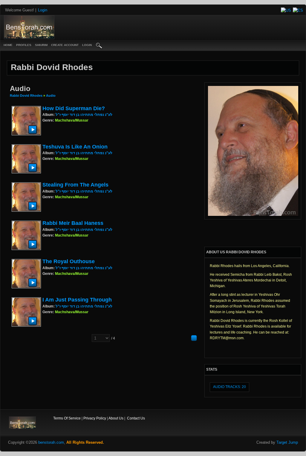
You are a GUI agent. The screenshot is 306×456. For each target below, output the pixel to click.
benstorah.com (51, 442)
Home (8, 45)
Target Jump (287, 442)
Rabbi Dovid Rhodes (26, 95)
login (87, 45)
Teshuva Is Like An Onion (75, 147)
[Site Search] (99, 45)
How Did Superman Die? (73, 108)
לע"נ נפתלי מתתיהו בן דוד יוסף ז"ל (84, 115)
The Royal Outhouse (68, 261)
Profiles (23, 45)
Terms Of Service (67, 418)
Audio (51, 95)
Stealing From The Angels (75, 185)
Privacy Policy (94, 418)
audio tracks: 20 (229, 387)
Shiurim (41, 45)
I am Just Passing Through (77, 300)
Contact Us (136, 418)
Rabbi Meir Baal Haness (72, 223)
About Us (115, 418)
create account (65, 45)
